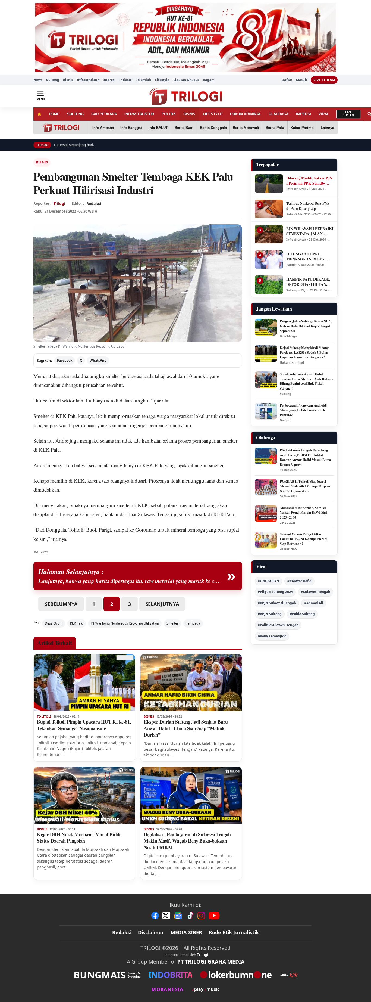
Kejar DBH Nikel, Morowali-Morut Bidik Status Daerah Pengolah (79, 837)
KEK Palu (153, 465)
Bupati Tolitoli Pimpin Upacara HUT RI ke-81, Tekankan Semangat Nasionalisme (84, 725)
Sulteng (52, 79)
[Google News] (178, 915)
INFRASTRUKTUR (139, 114)
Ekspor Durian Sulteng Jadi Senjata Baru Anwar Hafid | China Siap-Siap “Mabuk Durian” (186, 728)
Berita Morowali (246, 128)
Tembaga (193, 623)
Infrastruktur (88, 79)
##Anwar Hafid (299, 581)
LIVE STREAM (324, 79)
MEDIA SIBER (186, 932)
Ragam (209, 79)
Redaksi (121, 932)
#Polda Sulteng (302, 614)
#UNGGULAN (268, 581)
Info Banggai (131, 128)
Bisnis (68, 79)
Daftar (287, 80)
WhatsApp (98, 360)
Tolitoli (75, 529)
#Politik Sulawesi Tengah (278, 625)
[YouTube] (214, 915)
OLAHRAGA (278, 114)
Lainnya (327, 128)
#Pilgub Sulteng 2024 (275, 592)
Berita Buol (184, 128)
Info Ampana (103, 128)
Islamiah (143, 79)
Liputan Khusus (186, 79)
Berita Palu (275, 128)
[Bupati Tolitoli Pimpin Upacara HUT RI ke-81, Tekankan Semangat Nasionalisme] (84, 682)
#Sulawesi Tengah (315, 592)
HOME (54, 114)
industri (126, 79)
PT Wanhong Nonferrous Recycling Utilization (125, 623)
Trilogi (59, 203)
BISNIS (189, 114)
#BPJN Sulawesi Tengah (277, 603)
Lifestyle (162, 79)
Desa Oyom (53, 623)
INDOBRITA (170, 974)
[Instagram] (201, 915)
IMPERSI (303, 114)
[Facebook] (155, 915)
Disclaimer (151, 932)
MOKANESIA (167, 989)
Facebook (64, 360)
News (37, 79)
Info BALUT (158, 128)
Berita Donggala (213, 128)
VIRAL (324, 114)
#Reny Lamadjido (272, 636)
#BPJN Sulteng (270, 614)
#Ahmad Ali (313, 603)
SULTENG (75, 114)
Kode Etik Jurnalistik (234, 932)
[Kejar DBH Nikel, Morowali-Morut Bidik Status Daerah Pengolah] (84, 795)
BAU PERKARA (104, 114)
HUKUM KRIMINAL (245, 114)
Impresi (109, 79)
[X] (166, 915)
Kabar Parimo (302, 128)
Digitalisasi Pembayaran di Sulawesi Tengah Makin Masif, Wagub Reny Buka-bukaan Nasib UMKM (187, 841)
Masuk (301, 80)
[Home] (39, 114)
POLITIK (169, 114)
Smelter (41, 415)
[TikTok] (190, 915)
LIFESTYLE (212, 114)
